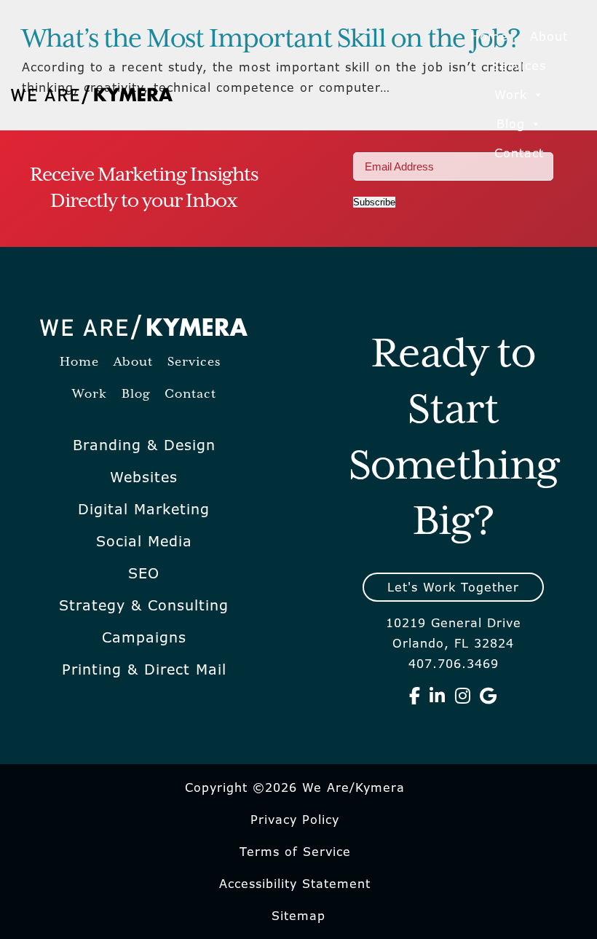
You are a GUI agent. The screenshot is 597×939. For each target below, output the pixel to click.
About (549, 36)
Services (518, 66)
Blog (511, 124)
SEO (143, 573)
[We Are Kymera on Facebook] (415, 695)
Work (510, 95)
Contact (519, 153)
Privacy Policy (294, 820)
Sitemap (298, 916)
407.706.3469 (453, 664)
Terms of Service (295, 852)
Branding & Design (144, 445)
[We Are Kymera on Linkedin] (438, 695)
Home (489, 36)
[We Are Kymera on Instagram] (463, 695)
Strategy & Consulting (144, 605)
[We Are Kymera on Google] (488, 695)
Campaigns (144, 637)
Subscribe (374, 202)
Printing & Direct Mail (144, 669)
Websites (144, 477)
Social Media (144, 541)
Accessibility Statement (295, 884)
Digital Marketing (144, 509)
